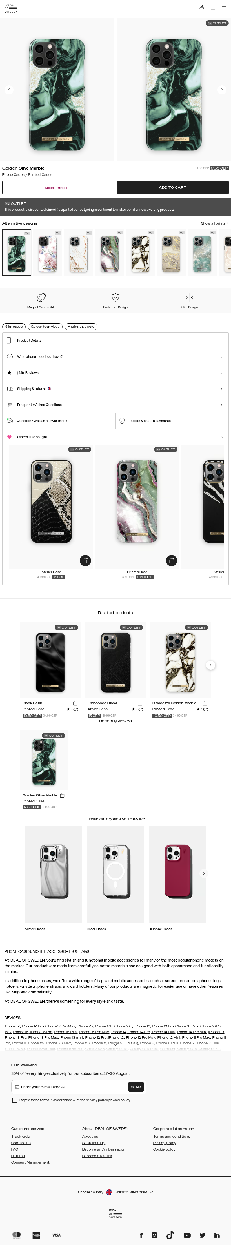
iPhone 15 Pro (40, 1032)
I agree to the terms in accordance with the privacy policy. (75, 1100)
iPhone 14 (118, 1032)
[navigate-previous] (210, 665)
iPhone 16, (143, 1026)
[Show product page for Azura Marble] (202, 252)
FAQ (14, 1149)
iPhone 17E (104, 1026)
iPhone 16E (123, 1026)
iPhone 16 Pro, (162, 1026)
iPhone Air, (85, 1026)
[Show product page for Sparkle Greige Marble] (171, 252)
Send (136, 1087)
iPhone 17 (12, 1026)
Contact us (21, 1143)
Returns (18, 1156)
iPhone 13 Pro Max (43, 1038)
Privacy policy (164, 1143)
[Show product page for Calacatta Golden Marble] (140, 252)
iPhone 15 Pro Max (94, 1032)
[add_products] (85, 560)
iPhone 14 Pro (138, 1032)
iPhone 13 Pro (15, 1038)
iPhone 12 (116, 1038)
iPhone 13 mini (71, 1038)
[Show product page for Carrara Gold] (78, 252)
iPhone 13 (216, 1032)
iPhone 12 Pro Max (141, 1038)
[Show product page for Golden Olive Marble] (16, 252)
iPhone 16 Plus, (187, 1026)
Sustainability (93, 1143)
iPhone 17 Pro (33, 1026)
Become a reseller (97, 1156)
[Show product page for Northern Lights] (109, 252)
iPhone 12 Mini (168, 1038)
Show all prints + (215, 223)
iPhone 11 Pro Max (196, 1038)
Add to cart (172, 188)
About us (90, 1137)
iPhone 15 (20, 1032)
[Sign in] (201, 7)
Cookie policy (164, 1149)
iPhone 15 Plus (65, 1032)
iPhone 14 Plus (163, 1032)
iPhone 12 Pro (96, 1038)
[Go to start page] (11, 8)
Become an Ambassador (103, 1149)
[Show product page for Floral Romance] (47, 252)
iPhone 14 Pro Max (192, 1032)
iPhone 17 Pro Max (60, 1026)
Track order (21, 1137)
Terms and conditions (171, 1137)
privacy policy (119, 1100)
